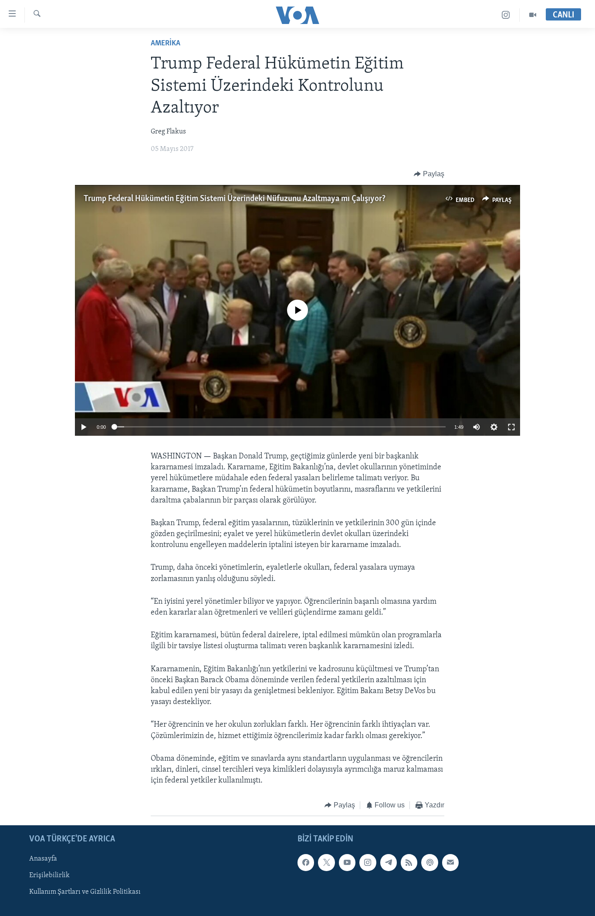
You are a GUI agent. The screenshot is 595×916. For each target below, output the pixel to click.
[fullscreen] (511, 427)
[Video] (533, 15)
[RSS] (409, 862)
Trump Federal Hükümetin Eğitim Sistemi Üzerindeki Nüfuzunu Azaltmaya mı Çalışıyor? (234, 199)
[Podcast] (429, 862)
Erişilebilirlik (49, 875)
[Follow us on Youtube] (347, 862)
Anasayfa (43, 858)
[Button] (429, 174)
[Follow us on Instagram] (367, 862)
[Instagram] (506, 15)
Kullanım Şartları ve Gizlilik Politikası (85, 892)
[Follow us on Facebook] (306, 862)
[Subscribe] (450, 862)
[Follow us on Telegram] (388, 862)
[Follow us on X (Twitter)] (326, 862)
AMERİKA (165, 44)
